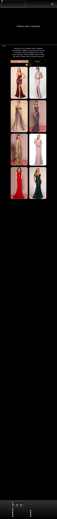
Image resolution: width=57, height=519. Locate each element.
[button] (53, 5)
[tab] (27, 65)
